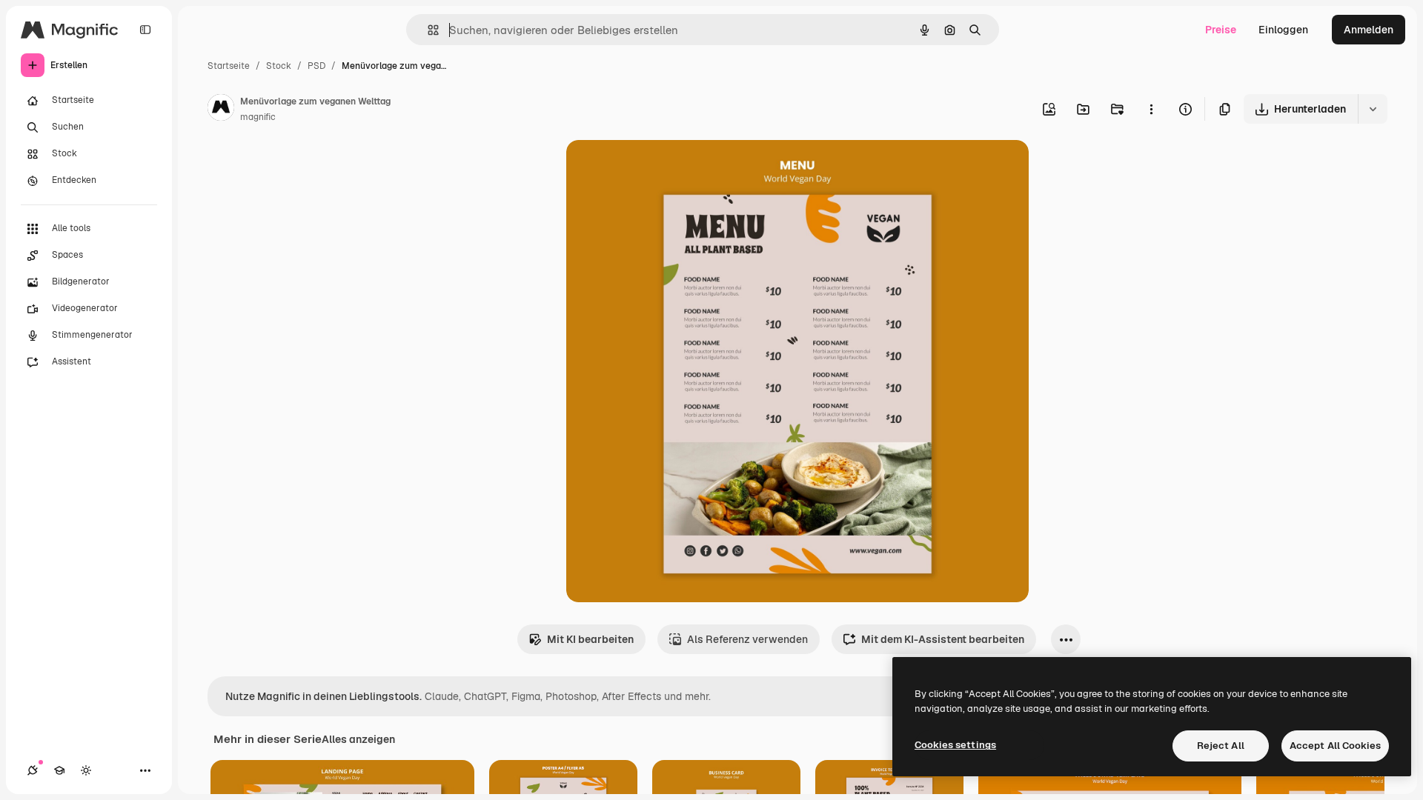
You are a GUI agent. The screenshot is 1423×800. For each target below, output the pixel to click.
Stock (278, 66)
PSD (316, 66)
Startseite (229, 66)
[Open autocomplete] (427, 30)
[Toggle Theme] (86, 770)
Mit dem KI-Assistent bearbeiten (942, 639)
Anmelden (1368, 29)
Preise (1220, 29)
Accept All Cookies (1335, 745)
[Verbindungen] (32, 770)
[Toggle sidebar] (145, 29)
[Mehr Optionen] (1151, 109)
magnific (258, 117)
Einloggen (1283, 29)
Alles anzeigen (358, 739)
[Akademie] (59, 770)
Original (661, 168)
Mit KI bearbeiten (590, 639)
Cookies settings (955, 745)
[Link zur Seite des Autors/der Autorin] (221, 109)
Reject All (1220, 745)
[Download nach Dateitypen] (1372, 109)
